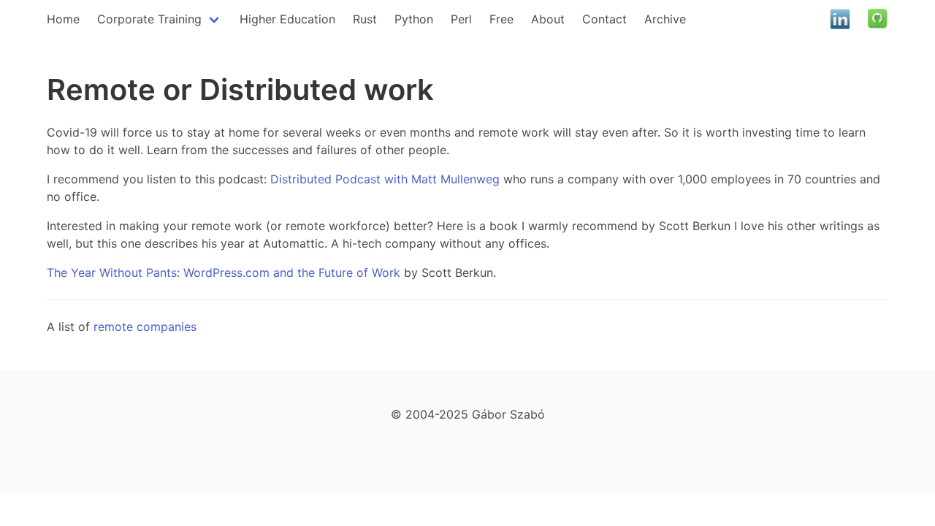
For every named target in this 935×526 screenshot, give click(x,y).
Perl (461, 19)
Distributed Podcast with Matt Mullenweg (385, 179)
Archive (665, 19)
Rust (365, 19)
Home (63, 19)
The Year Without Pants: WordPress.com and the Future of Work (223, 272)
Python (413, 19)
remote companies (145, 326)
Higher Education (287, 19)
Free (501, 19)
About (548, 19)
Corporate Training (149, 19)
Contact (604, 19)
